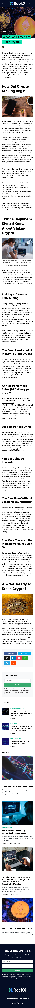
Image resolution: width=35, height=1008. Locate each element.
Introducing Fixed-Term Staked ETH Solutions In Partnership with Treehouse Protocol (21, 728)
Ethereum (5, 203)
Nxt (20, 192)
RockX (19, 995)
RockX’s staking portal (15, 624)
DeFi (23, 708)
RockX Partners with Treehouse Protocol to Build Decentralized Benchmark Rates (21, 713)
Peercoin (5, 183)
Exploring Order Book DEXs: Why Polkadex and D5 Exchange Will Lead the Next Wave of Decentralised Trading (16, 880)
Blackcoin (7, 192)
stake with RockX (8, 403)
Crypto (5, 31)
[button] (3, 3)
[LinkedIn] (18, 1003)
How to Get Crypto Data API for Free (17, 786)
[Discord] (22, 1003)
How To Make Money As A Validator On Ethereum (19, 742)
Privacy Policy (24, 998)
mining (10, 57)
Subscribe (17, 685)
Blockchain (13, 708)
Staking (11, 31)
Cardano (15, 192)
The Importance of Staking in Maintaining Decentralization (14, 832)
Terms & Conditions (12, 998)
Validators (24, 151)
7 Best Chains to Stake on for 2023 (17, 928)
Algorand (28, 192)
